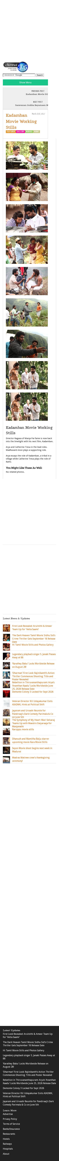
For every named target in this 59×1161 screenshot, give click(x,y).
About (6, 1153)
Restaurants (9, 1134)
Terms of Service (11, 1124)
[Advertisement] (29, 30)
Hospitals (8, 1148)
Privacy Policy (10, 1119)
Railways (7, 1143)
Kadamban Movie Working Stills (21, 121)
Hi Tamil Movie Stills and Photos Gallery (23, 1050)
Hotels (6, 1139)
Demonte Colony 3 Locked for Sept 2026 (23, 1088)
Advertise (8, 1114)
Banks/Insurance (11, 1129)
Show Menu (25, 82)
